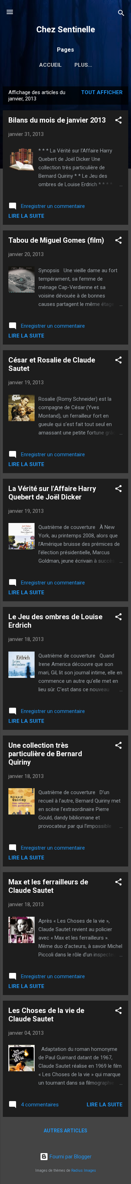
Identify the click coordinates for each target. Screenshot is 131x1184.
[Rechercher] (121, 14)
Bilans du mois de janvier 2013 (56, 120)
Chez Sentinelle (65, 29)
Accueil (50, 65)
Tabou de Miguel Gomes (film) (56, 240)
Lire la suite (26, 216)
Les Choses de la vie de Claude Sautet (46, 1014)
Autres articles (65, 1130)
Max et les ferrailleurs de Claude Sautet (48, 886)
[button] (118, 121)
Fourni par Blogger (70, 1156)
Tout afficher (102, 92)
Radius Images (83, 1170)
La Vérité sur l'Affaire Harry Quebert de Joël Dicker (52, 492)
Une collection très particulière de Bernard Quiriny (45, 753)
